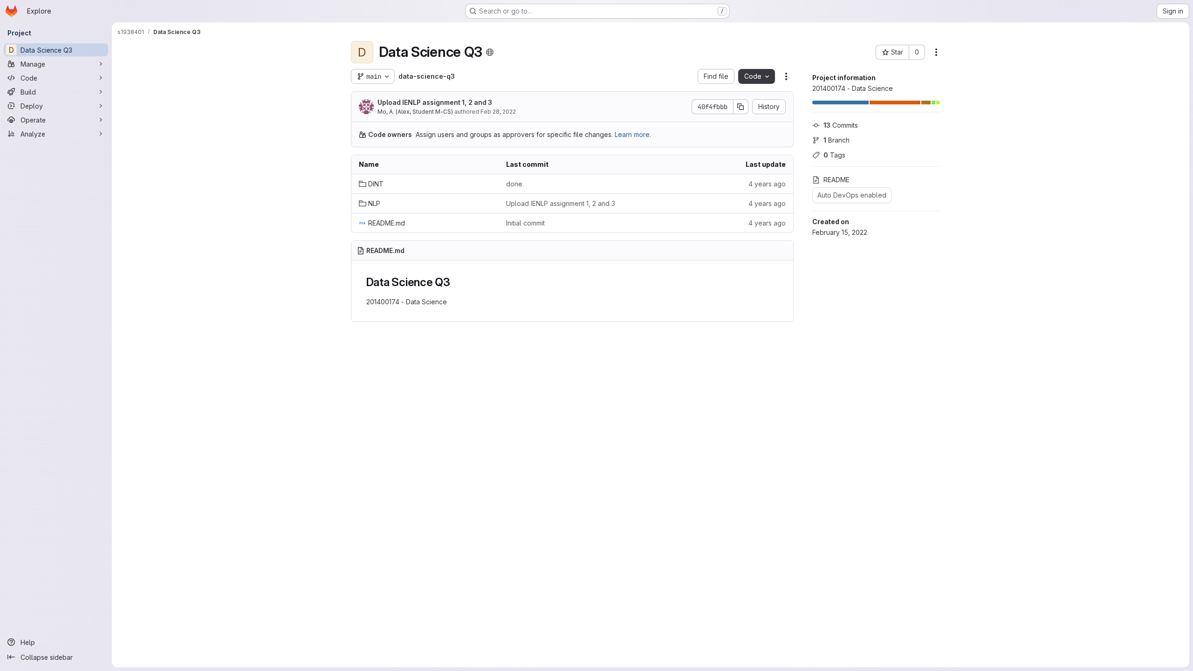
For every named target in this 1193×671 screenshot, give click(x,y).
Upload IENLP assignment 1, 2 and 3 (434, 102)
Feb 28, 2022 (498, 111)
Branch (836, 140)
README (836, 180)
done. (515, 184)
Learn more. (633, 134)
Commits (840, 125)
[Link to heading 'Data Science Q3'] (456, 282)
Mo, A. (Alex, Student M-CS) (415, 111)
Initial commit (525, 223)
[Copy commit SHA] (741, 106)
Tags (834, 155)
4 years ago (767, 184)
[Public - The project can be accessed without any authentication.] (490, 52)
